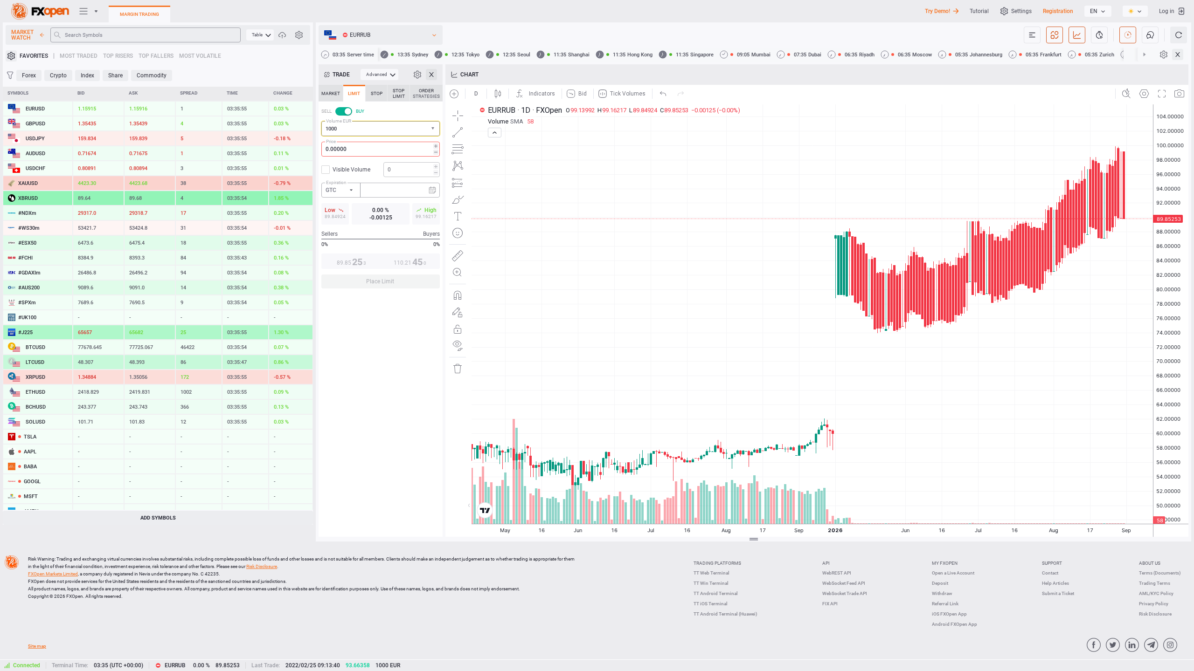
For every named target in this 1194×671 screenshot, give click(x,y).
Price (331, 141)
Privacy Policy (1153, 603)
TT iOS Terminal (711, 603)
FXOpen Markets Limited (53, 573)
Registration (1058, 11)
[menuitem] (260, 35)
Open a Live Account (953, 572)
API (826, 563)
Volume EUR (338, 120)
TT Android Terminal (716, 593)
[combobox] (380, 128)
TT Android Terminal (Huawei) (725, 613)
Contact (1050, 572)
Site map (37, 646)
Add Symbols (158, 518)
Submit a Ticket (1058, 593)
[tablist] (381, 189)
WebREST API (836, 572)
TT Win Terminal (711, 583)
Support (1052, 563)
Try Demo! (937, 11)
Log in (1166, 11)
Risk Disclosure (1155, 613)
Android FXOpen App (954, 624)
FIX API (830, 603)
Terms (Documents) (1160, 572)
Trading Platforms (717, 563)
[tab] (331, 93)
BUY (360, 111)
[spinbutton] (380, 149)
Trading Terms (1154, 583)
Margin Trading (139, 14)
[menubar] (260, 35)
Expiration (336, 182)
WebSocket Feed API (843, 583)
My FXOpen (945, 563)
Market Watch (22, 35)
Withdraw (942, 593)
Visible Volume (351, 169)
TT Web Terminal (711, 572)
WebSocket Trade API (844, 593)
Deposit (940, 583)
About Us (1149, 563)
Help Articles (1055, 583)
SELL (326, 111)
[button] (434, 129)
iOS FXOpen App (949, 613)
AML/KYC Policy (1156, 593)
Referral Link (945, 603)
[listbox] (1097, 11)
